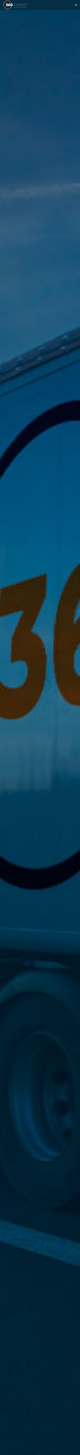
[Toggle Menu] (76, 5)
